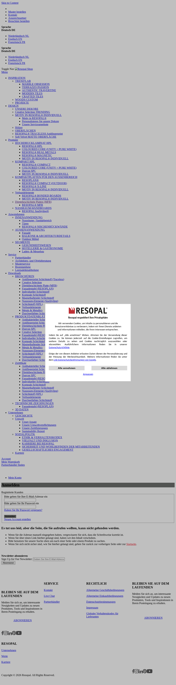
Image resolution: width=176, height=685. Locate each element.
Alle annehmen (66, 368)
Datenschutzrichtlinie (59, 347)
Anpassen (88, 374)
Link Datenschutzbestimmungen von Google (75, 360)
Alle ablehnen (109, 368)
